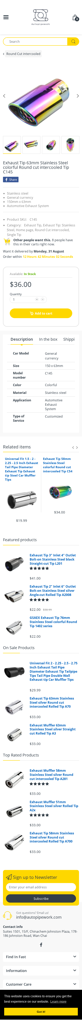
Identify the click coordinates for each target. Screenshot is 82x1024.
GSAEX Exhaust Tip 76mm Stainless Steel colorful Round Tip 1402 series (53, 622)
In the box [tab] (48, 339)
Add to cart (43, 313)
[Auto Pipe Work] (41, 17)
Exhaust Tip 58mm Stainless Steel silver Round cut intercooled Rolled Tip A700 (52, 837)
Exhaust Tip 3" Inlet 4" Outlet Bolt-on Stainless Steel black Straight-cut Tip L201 (53, 559)
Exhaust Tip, (33, 225)
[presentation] (73, 447)
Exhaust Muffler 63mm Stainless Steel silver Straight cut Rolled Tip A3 (53, 729)
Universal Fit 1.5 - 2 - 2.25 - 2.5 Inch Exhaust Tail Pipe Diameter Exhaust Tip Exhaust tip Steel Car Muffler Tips (21, 469)
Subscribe (41, 898)
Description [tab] (22, 339)
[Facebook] (41, 945)
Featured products (20, 539)
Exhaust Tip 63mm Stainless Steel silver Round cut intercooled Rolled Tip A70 (52, 702)
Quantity (16, 294)
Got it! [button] (41, 1011)
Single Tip (14, 235)
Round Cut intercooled (23, 54)
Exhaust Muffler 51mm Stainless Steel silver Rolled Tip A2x (54, 806)
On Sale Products (19, 647)
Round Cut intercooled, (52, 230)
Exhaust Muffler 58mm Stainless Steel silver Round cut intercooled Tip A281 (51, 775)
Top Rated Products (21, 755)
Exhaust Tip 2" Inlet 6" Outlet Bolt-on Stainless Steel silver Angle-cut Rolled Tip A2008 (53, 590)
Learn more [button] (58, 1001)
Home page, (25, 230)
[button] (40, 568)
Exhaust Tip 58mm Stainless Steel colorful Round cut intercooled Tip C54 (57, 465)
